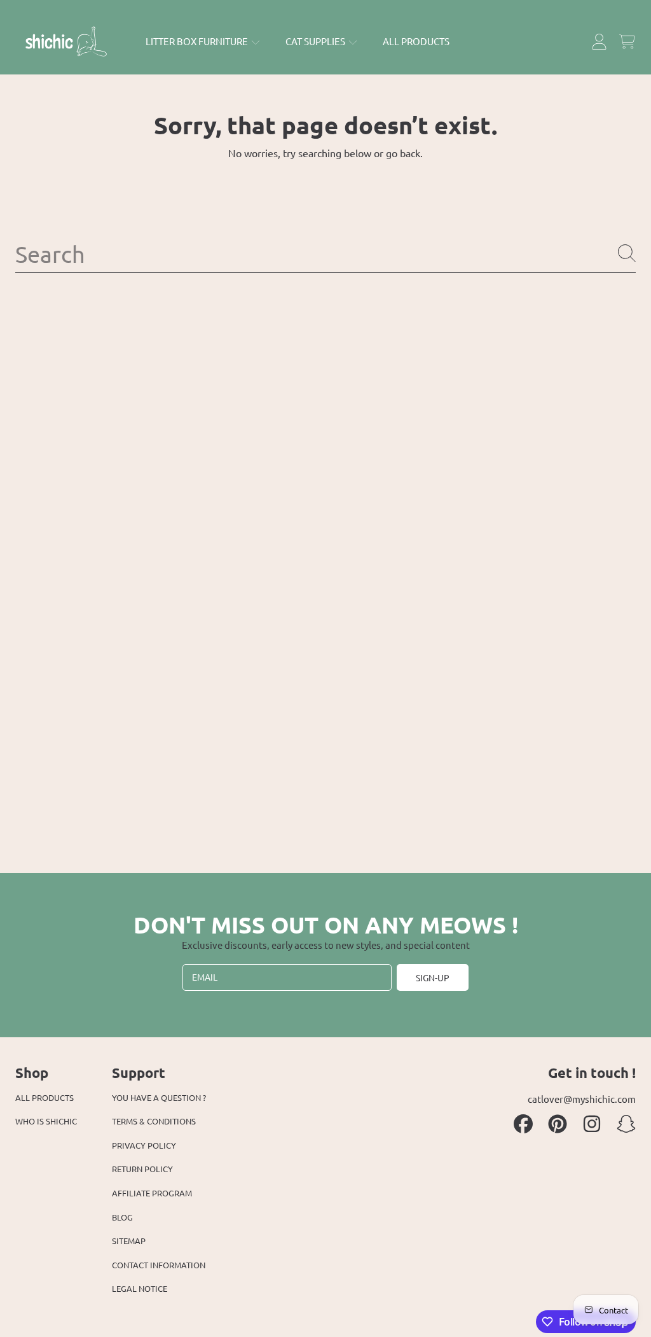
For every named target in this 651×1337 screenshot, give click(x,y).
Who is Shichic (46, 1121)
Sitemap (129, 1240)
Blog (122, 1217)
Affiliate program (152, 1192)
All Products (44, 1097)
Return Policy (142, 1168)
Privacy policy (144, 1145)
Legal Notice (139, 1288)
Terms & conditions (154, 1121)
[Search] (627, 253)
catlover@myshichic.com (582, 1099)
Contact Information (158, 1264)
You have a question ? (159, 1097)
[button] (627, 41)
